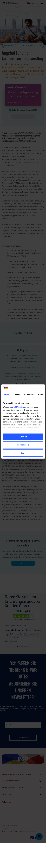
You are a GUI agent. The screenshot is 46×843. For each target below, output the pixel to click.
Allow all (23, 437)
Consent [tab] (6, 394)
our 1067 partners (18, 407)
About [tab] (40, 394)
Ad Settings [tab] (28, 394)
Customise (21, 445)
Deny (23, 453)
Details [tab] (17, 394)
